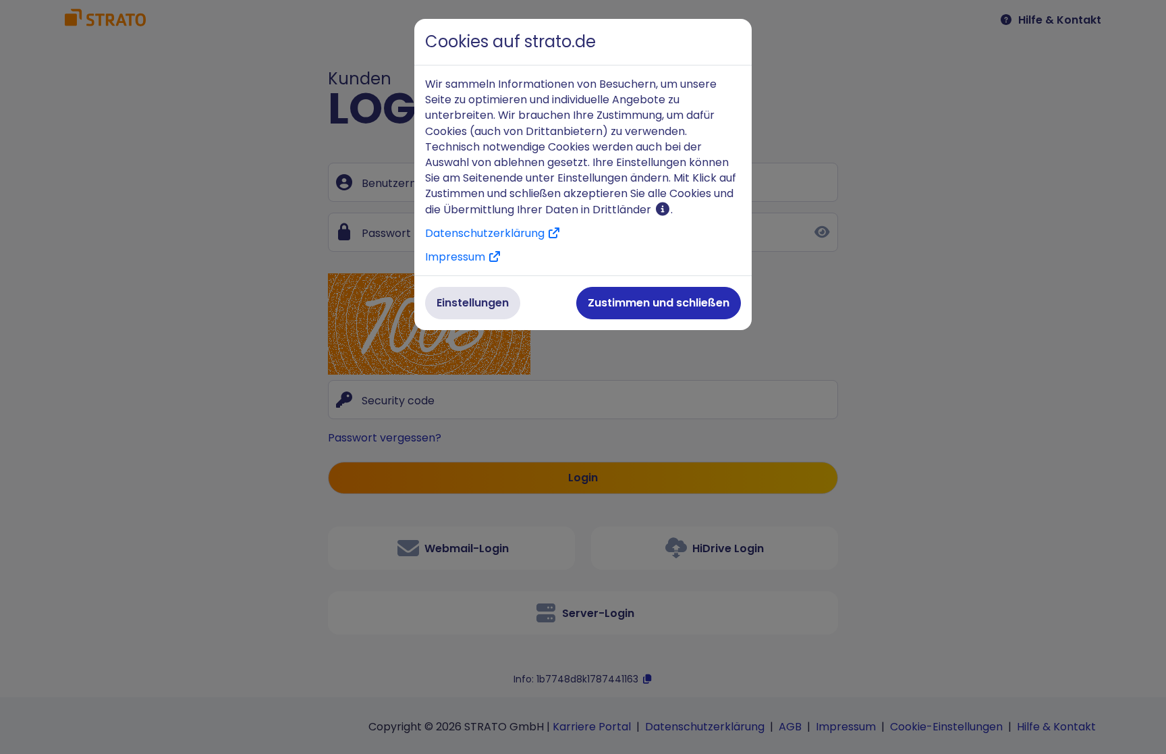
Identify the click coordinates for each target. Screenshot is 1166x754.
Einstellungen (473, 303)
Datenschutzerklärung (486, 233)
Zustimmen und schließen (658, 303)
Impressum (456, 257)
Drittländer (623, 209)
